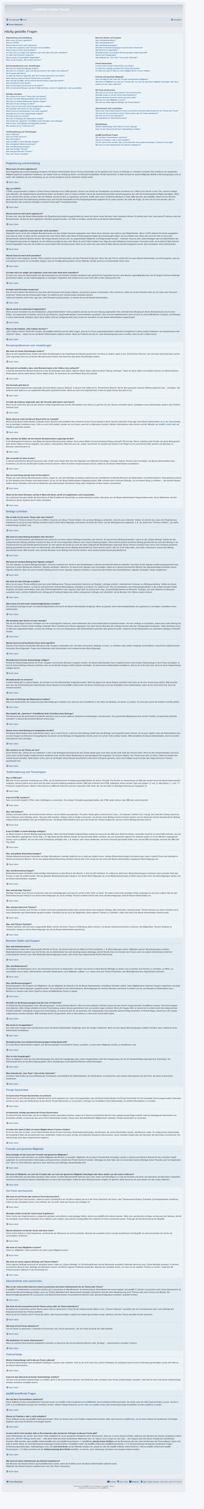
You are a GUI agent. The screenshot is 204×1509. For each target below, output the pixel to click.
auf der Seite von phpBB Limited (92, 1405)
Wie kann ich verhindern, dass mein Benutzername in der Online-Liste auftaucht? (37, 71)
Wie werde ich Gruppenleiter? (106, 50)
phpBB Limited (165, 424)
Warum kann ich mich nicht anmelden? (21, 50)
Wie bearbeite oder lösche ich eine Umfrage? (23, 109)
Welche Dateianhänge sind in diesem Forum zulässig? (116, 126)
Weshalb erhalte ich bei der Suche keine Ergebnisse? (116, 95)
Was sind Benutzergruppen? (106, 45)
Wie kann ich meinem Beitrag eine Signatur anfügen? (26, 101)
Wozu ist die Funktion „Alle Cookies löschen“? (23, 60)
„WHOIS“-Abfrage (22, 1439)
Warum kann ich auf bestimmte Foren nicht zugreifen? (27, 111)
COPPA (148, 233)
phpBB (85, 1486)
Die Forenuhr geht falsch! (16, 73)
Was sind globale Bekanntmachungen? (21, 144)
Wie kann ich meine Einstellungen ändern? (22, 68)
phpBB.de (10, 427)
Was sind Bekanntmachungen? (18, 147)
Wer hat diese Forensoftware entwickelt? (111, 137)
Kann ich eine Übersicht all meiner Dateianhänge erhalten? (117, 129)
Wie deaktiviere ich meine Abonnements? (111, 118)
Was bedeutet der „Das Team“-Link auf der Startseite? (116, 57)
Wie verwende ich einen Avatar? (18, 83)
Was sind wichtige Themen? (17, 149)
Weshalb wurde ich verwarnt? (17, 116)
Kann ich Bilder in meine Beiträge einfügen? (22, 142)
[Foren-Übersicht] (19, 10)
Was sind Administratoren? (105, 40)
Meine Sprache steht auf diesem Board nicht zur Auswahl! (28, 78)
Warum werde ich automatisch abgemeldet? (23, 57)
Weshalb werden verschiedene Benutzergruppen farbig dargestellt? (121, 53)
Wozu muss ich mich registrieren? (19, 40)
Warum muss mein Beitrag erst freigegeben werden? (26, 123)
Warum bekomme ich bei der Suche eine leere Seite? (115, 97)
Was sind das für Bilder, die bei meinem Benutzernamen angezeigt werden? (35, 81)
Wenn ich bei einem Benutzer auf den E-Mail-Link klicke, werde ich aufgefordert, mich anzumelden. (44, 88)
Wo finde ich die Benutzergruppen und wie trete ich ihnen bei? (119, 48)
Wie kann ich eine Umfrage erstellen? (20, 104)
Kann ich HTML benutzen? (16, 137)
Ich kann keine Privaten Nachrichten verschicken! (114, 66)
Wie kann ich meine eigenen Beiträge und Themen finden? (117, 102)
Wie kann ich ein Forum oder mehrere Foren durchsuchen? (118, 93)
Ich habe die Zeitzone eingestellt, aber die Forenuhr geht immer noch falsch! (35, 76)
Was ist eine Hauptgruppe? (105, 55)
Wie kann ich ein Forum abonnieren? (109, 116)
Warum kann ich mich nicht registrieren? (21, 45)
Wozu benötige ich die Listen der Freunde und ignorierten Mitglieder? (121, 79)
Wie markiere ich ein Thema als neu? (20, 126)
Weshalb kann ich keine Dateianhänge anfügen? (24, 114)
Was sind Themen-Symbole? (17, 154)
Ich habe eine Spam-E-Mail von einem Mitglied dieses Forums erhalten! (122, 71)
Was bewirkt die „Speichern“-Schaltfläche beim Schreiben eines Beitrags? (34, 121)
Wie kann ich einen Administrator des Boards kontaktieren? (118, 145)
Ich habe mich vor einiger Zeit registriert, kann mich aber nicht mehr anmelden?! (37, 53)
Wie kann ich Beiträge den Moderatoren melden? (25, 119)
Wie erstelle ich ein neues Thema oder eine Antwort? (26, 96)
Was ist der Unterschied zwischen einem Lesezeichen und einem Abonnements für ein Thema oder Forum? (136, 111)
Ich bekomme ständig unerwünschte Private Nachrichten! (117, 68)
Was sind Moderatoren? (104, 43)
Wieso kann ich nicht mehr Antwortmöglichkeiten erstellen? (28, 106)
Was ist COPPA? (12, 43)
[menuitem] (23, 20)
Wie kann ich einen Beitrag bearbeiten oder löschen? (26, 99)
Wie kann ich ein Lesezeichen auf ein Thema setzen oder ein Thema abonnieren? (126, 113)
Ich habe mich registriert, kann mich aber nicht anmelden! (28, 48)
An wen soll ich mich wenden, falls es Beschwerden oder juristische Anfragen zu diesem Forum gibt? (134, 142)
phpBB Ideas (129, 1419)
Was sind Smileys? (13, 139)
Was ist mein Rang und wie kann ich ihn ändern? (25, 86)
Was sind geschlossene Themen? (19, 151)
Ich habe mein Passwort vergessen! (20, 55)
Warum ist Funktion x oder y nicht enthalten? (112, 140)
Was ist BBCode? (13, 134)
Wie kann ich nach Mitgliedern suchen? (110, 100)
